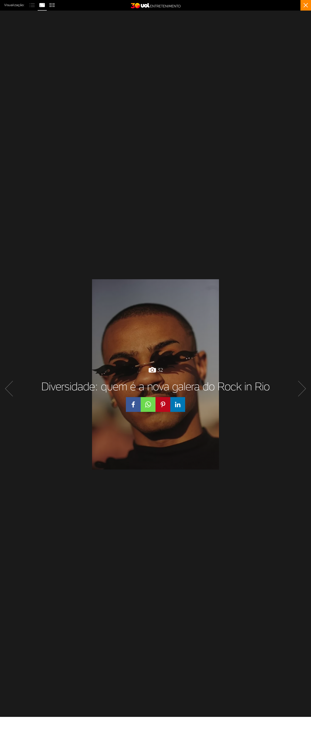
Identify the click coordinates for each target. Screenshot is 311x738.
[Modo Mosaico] (52, 4)
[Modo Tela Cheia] (43, 4)
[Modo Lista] (33, 4)
